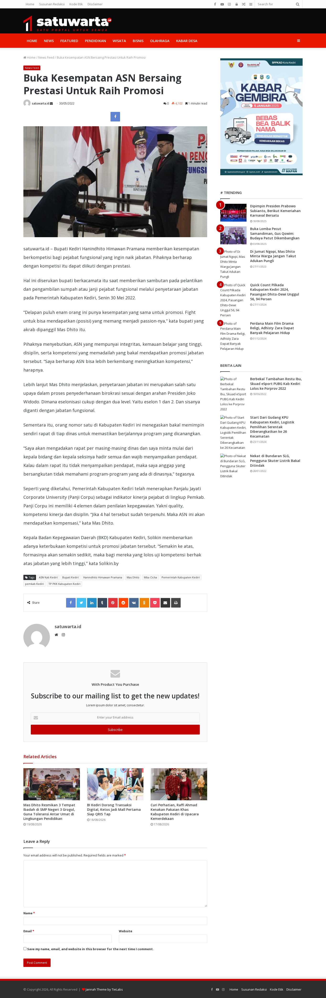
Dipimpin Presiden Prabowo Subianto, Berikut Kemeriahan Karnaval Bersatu (275, 211)
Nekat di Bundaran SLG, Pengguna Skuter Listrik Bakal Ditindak (275, 460)
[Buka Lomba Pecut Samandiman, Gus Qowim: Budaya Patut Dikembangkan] (233, 235)
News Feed (46, 57)
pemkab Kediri (34, 584)
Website (125, 931)
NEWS (49, 40)
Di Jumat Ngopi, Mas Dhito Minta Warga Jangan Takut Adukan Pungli (273, 256)
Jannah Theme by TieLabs (104, 989)
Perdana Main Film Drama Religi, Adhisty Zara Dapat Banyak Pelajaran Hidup (272, 328)
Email (28, 931)
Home (30, 4)
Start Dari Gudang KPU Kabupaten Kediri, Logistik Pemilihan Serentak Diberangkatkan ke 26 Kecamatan (272, 426)
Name (29, 913)
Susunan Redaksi (52, 4)
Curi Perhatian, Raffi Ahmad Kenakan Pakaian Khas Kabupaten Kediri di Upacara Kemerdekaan (175, 812)
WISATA (119, 40)
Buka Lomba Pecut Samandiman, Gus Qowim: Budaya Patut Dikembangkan (275, 233)
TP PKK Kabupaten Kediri (64, 584)
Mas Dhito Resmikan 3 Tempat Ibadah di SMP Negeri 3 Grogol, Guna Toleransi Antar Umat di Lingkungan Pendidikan (49, 812)
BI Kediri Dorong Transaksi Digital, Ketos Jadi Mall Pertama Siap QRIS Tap (114, 809)
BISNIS (138, 40)
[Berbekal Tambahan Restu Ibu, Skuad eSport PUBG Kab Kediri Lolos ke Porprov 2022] (233, 394)
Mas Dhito (133, 577)
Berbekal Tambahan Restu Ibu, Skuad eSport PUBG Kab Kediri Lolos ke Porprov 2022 (276, 383)
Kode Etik (76, 4)
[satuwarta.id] (67, 23)
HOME (32, 40)
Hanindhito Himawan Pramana (102, 577)
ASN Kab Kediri (48, 577)
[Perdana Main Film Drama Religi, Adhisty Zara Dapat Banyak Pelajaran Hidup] (233, 336)
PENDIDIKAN (95, 40)
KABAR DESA (186, 40)
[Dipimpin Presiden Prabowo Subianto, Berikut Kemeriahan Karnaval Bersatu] (233, 213)
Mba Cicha (150, 577)
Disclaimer (95, 4)
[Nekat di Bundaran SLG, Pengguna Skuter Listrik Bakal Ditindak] (233, 466)
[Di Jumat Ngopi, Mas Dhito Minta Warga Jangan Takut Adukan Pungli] (233, 264)
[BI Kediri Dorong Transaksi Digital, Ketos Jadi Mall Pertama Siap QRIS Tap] (115, 784)
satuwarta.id (40, 103)
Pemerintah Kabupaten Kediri (181, 577)
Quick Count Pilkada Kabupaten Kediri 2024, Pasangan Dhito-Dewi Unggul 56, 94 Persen (274, 292)
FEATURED (69, 40)
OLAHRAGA (159, 40)
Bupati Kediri (70, 577)
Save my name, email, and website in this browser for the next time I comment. (90, 949)
